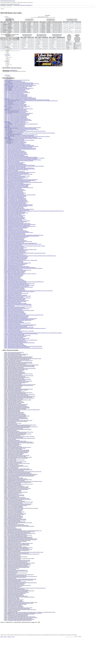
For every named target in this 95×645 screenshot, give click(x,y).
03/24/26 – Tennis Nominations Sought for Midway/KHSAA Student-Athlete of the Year (18, 397)
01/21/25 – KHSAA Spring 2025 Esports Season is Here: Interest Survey (15, 572)
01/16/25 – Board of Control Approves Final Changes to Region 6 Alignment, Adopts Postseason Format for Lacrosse (22, 244)
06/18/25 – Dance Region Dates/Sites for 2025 (11, 496)
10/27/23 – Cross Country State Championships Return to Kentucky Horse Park (16, 338)
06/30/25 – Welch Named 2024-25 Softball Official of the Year (14, 197)
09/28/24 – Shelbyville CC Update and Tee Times (12, 610)
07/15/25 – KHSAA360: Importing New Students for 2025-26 (14, 494)
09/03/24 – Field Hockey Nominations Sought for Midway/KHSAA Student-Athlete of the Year (19, 619)
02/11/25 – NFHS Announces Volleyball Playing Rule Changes (14, 239)
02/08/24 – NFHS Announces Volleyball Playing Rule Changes (14, 312)
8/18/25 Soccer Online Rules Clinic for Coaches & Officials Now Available (16, 185)
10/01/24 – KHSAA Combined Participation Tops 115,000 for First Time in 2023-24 (17, 262)
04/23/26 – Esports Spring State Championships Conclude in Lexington (15, 104)
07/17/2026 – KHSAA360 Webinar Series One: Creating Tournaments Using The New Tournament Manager (21, 364)
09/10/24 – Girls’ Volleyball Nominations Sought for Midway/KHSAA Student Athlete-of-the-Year (19, 267)
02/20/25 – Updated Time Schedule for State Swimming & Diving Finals (15, 556)
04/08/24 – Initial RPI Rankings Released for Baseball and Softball (14, 298)
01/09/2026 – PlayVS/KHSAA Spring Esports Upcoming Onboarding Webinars (16, 427)
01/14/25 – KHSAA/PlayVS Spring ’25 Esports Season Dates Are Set (15, 575)
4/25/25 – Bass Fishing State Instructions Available (12, 520)
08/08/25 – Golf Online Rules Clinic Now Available (12, 491)
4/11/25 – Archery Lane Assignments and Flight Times (12, 528)
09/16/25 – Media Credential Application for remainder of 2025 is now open (16, 177)
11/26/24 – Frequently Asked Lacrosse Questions (12, 587)
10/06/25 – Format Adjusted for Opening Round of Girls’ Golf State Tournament (17, 463)
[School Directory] (3, 5)
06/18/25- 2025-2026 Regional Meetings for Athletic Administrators (15, 497)
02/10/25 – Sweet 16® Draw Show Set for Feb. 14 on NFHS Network (15, 240)
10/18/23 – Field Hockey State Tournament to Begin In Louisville (14, 339)
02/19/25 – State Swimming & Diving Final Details (12, 559)
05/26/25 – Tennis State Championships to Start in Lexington (13, 207)
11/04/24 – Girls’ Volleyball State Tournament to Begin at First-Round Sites (16, 256)
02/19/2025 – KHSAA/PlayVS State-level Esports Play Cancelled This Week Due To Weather (19, 558)
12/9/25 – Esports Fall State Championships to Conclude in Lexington (15, 142)
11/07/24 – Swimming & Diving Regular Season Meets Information (14, 593)
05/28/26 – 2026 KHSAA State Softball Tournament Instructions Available (16, 369)
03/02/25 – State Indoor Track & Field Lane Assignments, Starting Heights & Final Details (18, 547)
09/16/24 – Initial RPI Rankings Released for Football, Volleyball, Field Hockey (16, 266)
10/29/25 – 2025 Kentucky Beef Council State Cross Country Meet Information (16, 450)
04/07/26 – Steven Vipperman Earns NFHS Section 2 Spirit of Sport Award (16, 111)
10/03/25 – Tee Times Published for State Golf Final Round (13, 465)
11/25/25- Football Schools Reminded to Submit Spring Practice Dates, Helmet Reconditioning (19, 442)
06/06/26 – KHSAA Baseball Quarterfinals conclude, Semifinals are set (15, 87)
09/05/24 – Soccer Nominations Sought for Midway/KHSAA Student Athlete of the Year (18, 618)
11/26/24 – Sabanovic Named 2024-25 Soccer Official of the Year (14, 251)
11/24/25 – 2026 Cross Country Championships (11, 443)
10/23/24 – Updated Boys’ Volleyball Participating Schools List (14, 601)
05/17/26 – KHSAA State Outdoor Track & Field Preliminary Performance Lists (16, 377)
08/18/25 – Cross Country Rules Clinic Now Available (12, 490)
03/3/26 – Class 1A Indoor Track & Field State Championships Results (15, 117)
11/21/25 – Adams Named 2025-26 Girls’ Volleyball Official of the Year (15, 152)
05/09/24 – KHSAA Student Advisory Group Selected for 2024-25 (14, 289)
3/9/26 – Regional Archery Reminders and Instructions (12, 400)
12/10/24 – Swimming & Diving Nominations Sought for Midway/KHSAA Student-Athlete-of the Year (20, 582)
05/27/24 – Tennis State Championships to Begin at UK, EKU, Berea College (16, 286)
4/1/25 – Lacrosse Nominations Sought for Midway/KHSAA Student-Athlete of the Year (18, 535)
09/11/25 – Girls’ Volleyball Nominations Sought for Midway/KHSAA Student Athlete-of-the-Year (19, 180)
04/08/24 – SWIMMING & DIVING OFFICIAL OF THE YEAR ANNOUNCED (17, 297)
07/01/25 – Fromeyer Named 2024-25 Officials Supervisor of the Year (15, 195)
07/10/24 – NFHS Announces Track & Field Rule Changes (13, 275)
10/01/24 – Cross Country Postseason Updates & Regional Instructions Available (17, 608)
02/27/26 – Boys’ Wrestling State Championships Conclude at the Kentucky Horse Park (18, 120)
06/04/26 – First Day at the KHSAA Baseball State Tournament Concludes (16, 91)
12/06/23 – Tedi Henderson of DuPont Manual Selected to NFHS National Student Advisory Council (20, 324)
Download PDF (47, 15)
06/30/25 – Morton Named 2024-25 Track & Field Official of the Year (15, 198)
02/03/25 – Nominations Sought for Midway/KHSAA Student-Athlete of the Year (17, 566)
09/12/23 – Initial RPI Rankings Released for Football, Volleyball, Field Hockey (16, 347)
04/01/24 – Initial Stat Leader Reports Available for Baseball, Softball (15, 301)
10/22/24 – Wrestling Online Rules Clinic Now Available (13, 600)
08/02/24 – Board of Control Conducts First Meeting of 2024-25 (14, 272)
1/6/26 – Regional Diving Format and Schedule (11, 431)
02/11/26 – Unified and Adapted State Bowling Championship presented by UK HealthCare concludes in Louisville (22, 127)
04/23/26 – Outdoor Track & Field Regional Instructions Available (14, 380)
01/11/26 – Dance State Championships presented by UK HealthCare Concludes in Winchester (19, 135)
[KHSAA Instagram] (28, 5)
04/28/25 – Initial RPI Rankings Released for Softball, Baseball (14, 218)
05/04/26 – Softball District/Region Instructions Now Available (14, 378)
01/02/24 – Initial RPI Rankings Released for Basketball (13, 321)
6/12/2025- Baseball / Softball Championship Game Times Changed (15, 202)
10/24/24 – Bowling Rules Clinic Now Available (12, 598)
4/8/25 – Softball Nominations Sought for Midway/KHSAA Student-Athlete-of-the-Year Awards (19, 531)
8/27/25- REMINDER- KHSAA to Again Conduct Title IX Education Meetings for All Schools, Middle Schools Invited (23, 182)
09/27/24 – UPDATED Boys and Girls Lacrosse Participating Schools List (16, 615)
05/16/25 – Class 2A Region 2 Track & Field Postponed (13, 512)
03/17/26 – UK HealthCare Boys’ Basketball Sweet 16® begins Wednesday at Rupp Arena (18, 113)
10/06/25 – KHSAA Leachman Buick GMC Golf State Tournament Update (16, 169)
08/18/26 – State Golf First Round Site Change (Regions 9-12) (14, 352)
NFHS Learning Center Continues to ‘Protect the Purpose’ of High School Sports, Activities (18, 187)
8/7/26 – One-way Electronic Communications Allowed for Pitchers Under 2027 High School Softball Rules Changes (22, 358)
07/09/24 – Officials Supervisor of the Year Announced (13, 276)
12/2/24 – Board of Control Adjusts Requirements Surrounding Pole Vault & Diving (17, 585)
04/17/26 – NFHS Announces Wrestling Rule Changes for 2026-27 (14, 382)
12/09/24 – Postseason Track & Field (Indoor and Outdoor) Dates (14, 583)
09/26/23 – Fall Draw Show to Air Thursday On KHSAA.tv (13, 343)
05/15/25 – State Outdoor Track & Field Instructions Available (14, 514)
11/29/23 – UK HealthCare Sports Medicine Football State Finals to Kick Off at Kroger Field (18, 327)
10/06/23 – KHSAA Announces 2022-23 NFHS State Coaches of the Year (16, 341)
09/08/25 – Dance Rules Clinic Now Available (11, 476)
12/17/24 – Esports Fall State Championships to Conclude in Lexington (15, 247)
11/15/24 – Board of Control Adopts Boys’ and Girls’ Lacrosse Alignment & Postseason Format (19, 590)
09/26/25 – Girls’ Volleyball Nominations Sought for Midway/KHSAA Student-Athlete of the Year (19, 172)
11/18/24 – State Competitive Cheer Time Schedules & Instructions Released (16, 589)
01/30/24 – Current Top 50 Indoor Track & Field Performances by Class (15, 570)
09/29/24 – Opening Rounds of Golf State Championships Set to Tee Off (15, 263)
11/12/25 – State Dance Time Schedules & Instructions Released (14, 155)
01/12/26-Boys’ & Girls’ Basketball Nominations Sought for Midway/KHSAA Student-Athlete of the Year (21, 134)
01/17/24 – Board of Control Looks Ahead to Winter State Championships (16, 317)
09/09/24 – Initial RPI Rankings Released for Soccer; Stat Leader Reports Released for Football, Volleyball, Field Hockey (23, 268)
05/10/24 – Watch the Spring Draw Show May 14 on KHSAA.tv (14, 288)
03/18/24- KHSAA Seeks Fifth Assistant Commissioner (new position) (15, 303)
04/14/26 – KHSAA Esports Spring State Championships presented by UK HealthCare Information (19, 384)
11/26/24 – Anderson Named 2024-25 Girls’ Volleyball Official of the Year (16, 250)
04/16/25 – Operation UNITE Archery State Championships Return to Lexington (17, 220)
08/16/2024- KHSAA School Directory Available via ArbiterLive (14, 271)
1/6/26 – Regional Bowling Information (10, 430)
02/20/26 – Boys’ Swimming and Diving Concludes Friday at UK (14, 124)
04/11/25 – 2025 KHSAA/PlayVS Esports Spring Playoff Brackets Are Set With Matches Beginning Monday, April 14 (23, 530)
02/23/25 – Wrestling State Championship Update (12, 554)
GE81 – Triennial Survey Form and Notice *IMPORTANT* (13, 507)
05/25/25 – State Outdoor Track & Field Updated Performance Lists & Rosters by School (18, 503)
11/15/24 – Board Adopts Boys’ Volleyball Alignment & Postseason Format (16, 591)
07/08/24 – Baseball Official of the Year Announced (12, 278)
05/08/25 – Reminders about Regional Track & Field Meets (13, 517)
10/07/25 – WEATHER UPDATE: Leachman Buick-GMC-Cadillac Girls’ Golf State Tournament (19, 168)
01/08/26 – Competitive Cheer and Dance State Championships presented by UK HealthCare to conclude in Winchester (23, 138)
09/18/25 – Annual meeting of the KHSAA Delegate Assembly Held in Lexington (17, 472)
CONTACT (9, 636)
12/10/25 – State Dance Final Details (10, 439)
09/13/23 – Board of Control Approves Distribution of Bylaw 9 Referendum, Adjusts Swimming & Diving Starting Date (23, 346)
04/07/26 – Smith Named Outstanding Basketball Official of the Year (15, 112)
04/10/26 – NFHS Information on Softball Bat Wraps (12, 387)
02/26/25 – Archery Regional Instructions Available (12, 551)
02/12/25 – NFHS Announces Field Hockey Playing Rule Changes (14, 237)
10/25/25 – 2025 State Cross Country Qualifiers (11, 161)
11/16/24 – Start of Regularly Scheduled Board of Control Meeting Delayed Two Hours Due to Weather (20, 318)
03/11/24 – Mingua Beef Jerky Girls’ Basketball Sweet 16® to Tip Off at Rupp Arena (17, 304)
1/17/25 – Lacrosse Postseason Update (10, 573)
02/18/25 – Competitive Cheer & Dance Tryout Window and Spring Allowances (16, 561)
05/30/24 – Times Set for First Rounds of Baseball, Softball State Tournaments (16, 284)
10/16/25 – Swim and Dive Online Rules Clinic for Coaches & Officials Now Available (18, 457)
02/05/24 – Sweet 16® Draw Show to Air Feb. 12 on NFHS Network (15, 313)
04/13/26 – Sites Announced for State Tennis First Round (13, 386)
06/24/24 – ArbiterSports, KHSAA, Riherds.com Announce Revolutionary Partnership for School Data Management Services (24, 281)
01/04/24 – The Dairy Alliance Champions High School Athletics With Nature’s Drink (17, 320)
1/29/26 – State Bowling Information (10, 422)
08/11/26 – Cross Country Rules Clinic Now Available (12, 355)
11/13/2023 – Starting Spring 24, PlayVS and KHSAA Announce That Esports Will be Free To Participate (21, 333)
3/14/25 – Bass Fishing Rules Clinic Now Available (12, 542)
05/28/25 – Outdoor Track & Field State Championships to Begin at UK (15, 206)
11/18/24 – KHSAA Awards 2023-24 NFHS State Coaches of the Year (15, 254)
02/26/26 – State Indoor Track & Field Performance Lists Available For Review (16, 407)
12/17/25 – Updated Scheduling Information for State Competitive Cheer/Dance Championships (19, 140)
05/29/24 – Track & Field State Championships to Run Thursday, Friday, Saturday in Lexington (19, 285)
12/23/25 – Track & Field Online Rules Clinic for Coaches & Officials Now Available (17, 433)
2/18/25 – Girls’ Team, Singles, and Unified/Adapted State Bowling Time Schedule (17, 560)
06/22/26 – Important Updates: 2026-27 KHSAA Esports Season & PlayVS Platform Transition (19, 365)
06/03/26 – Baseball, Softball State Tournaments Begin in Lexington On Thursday (17, 92)
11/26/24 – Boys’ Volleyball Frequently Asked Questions (13, 586)
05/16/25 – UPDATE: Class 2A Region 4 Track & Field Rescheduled (15, 513)
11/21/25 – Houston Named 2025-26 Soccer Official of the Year (14, 150)
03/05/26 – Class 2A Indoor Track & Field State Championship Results (15, 115)
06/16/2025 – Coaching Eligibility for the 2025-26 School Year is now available (16, 498)
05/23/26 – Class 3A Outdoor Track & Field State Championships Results (15, 94)
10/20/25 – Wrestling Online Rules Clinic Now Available (13, 454)
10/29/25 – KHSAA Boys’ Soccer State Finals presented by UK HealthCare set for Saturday (18, 160)
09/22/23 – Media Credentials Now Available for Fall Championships (15, 345)
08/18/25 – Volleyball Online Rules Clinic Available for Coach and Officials (16, 186)
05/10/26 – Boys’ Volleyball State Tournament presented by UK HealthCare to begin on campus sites (20, 98)
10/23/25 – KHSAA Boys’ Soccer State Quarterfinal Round (13, 163)
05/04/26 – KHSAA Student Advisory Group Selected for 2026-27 (14, 101)
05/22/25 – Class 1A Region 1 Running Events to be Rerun (13, 509)
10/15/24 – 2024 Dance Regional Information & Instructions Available (15, 604)
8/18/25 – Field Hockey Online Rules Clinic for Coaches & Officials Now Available (17, 488)
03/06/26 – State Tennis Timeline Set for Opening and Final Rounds (15, 405)
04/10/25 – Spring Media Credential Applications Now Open (13, 222)
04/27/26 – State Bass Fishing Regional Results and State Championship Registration (17, 379)
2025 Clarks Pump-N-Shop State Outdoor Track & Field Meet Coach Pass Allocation (17, 499)
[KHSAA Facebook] (17, 5)
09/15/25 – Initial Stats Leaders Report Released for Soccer (13, 178)
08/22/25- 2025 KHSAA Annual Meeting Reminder (12, 483)
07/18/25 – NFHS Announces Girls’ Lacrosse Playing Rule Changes (15, 190)
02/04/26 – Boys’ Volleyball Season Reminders (11, 419)
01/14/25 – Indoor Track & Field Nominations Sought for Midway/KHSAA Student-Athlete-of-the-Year (20, 576)
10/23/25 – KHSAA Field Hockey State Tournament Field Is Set (14, 162)
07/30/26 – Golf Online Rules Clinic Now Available (12, 361)
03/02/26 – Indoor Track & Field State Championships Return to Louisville (16, 118)
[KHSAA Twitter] (22, 5)
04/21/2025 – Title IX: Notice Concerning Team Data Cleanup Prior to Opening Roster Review (19, 526)
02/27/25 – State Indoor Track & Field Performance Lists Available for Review (16, 550)
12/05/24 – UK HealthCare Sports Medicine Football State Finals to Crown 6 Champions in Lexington (20, 249)
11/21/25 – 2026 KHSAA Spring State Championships (12, 446)
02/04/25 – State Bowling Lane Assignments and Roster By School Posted (16, 565)
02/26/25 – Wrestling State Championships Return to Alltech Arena (14, 234)
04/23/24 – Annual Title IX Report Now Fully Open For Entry (14, 524)
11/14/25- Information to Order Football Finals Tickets (12, 444)
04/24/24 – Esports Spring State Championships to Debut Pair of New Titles (16, 293)
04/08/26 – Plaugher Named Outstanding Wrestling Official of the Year (15, 109)
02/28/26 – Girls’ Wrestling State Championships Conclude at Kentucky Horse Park (17, 119)
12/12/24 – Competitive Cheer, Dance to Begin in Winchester (14, 248)
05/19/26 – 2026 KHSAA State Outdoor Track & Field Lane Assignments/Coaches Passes (18, 373)
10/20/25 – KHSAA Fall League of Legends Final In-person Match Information (16, 455)
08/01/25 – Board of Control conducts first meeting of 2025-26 (14, 189)
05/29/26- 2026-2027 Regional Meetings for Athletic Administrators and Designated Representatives (20, 368)
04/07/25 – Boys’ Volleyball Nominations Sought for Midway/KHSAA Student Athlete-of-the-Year (19, 224)
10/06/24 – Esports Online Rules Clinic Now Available (13, 605)
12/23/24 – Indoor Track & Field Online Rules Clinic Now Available (15, 581)
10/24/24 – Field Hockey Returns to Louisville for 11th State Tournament (15, 258)
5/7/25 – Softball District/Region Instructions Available (12, 518)
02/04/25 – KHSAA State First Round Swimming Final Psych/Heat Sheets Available (17, 564)
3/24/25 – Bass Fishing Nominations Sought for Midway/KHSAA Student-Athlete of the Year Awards (20, 539)
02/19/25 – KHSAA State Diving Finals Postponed (12, 557)
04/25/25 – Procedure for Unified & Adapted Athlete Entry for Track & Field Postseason (18, 522)
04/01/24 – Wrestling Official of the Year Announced (12, 302)
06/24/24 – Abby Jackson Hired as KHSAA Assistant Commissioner (15, 280)
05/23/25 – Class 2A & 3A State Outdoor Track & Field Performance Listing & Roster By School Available (21, 508)
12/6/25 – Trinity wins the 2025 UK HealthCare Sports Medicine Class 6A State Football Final (19, 145)
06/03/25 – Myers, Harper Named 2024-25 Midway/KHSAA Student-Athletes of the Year (18, 205)
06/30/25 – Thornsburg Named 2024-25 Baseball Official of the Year (15, 196)
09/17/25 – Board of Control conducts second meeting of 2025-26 (14, 176)
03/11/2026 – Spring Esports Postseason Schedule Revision (13, 398)
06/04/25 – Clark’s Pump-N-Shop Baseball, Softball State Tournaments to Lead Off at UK (18, 204)
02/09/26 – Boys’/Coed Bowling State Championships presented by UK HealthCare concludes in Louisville (21, 129)
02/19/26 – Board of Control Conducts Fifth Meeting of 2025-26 (14, 125)
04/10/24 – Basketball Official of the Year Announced (12, 294)
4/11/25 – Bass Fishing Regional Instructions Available (12, 529)
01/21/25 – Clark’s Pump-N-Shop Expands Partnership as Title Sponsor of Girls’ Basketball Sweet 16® (20, 243)
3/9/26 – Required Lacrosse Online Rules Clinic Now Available (14, 402)
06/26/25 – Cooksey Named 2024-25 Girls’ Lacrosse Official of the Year (15, 200)
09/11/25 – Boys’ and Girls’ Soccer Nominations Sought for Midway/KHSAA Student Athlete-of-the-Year (21, 179)
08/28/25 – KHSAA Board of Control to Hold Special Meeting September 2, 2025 (17, 181)
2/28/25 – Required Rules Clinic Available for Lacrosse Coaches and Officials (16, 548)
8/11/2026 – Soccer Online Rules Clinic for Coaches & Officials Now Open (16, 354)
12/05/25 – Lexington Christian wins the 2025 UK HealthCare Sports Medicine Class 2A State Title (20, 148)
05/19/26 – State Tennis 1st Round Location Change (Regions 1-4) (14, 372)
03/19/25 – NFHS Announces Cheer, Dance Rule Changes (13, 228)
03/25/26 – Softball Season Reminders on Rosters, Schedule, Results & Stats (16, 395)
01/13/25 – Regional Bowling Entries (10, 578)
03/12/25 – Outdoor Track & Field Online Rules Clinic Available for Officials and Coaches (18, 543)
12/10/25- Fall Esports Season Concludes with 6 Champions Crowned (15, 141)
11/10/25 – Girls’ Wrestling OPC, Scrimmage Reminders (13, 449)
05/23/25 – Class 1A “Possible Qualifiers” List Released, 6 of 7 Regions (15, 505)
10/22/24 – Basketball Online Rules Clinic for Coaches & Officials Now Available (17, 540)
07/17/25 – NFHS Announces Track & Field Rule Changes (13, 191)
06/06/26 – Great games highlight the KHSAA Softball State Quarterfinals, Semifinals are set (18, 88)
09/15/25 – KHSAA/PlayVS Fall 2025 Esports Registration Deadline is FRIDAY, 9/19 (18, 473)
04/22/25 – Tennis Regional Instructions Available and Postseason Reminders (16, 525)
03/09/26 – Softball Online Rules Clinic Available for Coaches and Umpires (16, 404)
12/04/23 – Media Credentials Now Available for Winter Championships (15, 326)
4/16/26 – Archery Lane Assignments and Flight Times (12, 383)
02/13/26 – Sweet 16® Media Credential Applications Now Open (14, 126)
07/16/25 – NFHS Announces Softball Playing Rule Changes (14, 192)
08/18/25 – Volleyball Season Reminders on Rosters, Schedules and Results (16, 489)
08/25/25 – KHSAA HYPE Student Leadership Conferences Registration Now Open (17, 482)
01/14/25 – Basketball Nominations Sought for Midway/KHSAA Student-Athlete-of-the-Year (19, 574)
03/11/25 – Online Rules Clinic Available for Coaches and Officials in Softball (16, 544)
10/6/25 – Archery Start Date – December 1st (11, 464)
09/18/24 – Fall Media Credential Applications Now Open (13, 265)
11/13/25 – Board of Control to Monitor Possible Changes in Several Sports (16, 154)
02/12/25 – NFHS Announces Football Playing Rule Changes (14, 238)
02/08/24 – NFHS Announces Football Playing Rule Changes (14, 311)
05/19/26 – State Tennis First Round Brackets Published (13, 374)
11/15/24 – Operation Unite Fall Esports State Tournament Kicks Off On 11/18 (16, 592)
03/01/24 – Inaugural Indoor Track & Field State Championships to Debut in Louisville (18, 306)
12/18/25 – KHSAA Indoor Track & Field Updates (12, 435)
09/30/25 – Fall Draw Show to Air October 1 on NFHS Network (14, 171)
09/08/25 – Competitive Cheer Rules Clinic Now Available (13, 477)
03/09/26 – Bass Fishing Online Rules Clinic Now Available (13, 401)
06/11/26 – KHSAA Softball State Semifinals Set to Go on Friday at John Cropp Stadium (18, 86)
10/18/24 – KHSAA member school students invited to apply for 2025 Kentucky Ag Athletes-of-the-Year (20, 260)
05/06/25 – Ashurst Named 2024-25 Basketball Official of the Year (14, 211)
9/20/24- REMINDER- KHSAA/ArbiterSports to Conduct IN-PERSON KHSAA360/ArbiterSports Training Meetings (23, 613)
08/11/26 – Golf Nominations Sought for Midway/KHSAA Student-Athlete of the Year (17, 357)
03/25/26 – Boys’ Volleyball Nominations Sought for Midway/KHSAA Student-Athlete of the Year (19, 396)
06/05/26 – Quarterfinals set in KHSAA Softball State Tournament (14, 89)
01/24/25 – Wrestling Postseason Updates (10, 571)
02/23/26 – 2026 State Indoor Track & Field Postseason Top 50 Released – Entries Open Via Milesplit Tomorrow (22, 409)
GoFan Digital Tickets (13, 70)
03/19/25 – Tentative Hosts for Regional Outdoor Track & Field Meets (15, 541)
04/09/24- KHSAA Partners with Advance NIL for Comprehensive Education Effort (17, 296)
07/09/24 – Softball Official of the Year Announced (12, 277)
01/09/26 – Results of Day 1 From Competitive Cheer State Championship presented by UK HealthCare (20, 137)
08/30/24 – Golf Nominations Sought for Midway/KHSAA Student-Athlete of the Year (18, 620)
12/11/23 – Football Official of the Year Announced (12, 323)
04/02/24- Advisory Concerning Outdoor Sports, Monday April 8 (14, 299)
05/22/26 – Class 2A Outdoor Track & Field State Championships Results (15, 95)
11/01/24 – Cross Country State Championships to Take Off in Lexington (15, 257)
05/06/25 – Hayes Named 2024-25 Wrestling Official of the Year (14, 213)
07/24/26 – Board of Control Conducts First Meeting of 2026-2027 (14, 81)
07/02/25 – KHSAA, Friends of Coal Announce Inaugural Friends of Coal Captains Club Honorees (19, 194)
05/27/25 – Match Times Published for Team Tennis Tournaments (14, 501)
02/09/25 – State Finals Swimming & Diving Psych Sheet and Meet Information (16, 563)
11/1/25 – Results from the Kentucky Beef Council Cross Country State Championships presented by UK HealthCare (22, 159)
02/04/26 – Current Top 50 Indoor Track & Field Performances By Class (15, 417)
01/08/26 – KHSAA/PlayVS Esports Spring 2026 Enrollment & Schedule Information (17, 429)
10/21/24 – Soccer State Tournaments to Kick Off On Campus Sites (14, 259)
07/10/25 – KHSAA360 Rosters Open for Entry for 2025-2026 (14, 495)
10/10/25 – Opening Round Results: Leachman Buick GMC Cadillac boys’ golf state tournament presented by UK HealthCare (24, 166)
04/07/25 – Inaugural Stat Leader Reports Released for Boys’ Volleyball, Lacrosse (17, 225)
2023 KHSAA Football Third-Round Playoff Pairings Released (14, 334)
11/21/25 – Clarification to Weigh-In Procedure (11, 445)
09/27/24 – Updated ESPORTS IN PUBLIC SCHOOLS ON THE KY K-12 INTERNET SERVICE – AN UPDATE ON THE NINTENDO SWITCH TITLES (29, 612)
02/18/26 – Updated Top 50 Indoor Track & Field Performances (14, 412)
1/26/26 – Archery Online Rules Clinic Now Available (12, 423)
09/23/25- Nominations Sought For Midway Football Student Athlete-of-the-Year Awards (18, 174)
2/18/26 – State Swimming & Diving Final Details (12, 411)
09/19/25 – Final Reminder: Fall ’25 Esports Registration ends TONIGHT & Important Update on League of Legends (22, 471)
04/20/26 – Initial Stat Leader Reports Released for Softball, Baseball (15, 105)
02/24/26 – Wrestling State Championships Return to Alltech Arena (14, 123)
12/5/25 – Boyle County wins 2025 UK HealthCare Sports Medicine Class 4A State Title (18, 147)
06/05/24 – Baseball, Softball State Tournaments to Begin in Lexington (15, 282)
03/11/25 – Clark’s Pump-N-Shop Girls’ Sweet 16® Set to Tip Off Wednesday (16, 231)
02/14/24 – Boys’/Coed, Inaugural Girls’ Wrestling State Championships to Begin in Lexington (19, 310)
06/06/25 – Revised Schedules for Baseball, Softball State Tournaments (15, 203)
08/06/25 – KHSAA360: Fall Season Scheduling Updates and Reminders (15, 492)
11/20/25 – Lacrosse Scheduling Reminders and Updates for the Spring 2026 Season (17, 447)
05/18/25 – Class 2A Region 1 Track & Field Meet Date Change (14, 511)
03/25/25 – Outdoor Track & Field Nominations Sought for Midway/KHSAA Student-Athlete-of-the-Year (20, 538)
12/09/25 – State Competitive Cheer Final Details (12, 440)
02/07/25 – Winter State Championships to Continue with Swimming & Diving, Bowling (18, 241)
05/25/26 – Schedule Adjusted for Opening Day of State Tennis (14, 370)
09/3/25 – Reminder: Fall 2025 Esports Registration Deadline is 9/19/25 (15, 478)
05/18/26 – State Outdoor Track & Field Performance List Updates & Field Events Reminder (18, 375)
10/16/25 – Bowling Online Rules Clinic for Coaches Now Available (15, 456)
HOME (1, 636)
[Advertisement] (18, 626)
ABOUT (5, 636)
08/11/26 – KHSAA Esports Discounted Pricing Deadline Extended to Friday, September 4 (18, 356)
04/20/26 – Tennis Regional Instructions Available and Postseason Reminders (16, 381)
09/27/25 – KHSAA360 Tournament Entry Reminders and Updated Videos (16, 458)
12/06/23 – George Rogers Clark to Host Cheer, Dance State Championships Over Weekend (18, 325)
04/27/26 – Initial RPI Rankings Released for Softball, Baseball (14, 103)
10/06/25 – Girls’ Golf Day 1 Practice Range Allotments (13, 462)
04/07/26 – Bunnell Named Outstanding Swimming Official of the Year (15, 110)
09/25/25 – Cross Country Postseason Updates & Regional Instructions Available (17, 468)
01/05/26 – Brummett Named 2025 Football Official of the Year (14, 139)
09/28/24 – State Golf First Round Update (10, 611)
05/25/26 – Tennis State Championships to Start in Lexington (13, 93)
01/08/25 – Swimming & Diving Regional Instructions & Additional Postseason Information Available (20, 579)
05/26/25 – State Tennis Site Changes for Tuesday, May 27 (13, 502)
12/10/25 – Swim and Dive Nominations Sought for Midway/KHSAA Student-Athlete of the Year (19, 438)
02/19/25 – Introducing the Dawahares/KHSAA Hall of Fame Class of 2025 (16, 236)
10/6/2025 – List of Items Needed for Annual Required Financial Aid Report (16, 466)
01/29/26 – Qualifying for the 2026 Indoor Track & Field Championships (15, 421)
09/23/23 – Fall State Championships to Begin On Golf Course (14, 344)
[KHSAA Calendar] (10, 5)
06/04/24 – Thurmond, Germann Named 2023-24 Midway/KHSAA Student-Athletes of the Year (19, 283)
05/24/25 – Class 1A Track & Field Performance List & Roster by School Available (17, 504)
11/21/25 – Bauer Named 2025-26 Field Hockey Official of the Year (15, 151)
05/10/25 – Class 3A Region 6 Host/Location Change (12, 515)
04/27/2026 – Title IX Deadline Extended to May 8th (12, 390)
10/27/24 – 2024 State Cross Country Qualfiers (11, 597)
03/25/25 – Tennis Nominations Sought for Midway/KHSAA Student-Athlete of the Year (18, 537)
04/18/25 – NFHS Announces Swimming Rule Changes (13, 219)
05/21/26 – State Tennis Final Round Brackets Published (13, 371)
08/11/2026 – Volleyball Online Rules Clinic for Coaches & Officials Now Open (17, 359)
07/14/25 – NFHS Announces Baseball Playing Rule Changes (14, 193)
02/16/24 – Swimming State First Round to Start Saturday (13, 309)
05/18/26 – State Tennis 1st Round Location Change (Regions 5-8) (14, 376)
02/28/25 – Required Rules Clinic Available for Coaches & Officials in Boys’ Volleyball (18, 549)
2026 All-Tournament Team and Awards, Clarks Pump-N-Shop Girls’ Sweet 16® (17, 114)
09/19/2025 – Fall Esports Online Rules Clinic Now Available (14, 470)
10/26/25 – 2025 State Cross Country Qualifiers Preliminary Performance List (16, 451)
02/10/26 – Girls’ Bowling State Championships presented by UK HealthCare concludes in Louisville (20, 128)
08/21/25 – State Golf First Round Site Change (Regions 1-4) (14, 485)
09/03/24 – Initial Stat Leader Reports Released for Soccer (13, 269)
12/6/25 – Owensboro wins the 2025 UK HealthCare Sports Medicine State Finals (17, 144)
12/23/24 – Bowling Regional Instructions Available (12, 580)
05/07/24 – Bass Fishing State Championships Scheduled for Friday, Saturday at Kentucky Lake (19, 291)
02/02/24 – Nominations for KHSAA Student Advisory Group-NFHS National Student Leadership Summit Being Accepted (23, 314)
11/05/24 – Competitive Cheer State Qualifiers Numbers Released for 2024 (16, 596)
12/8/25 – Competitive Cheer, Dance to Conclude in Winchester (14, 143)
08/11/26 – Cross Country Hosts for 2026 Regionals (12, 353)
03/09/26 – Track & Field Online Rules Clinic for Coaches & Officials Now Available (17, 399)
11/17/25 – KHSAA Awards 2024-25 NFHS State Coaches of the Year (15, 153)
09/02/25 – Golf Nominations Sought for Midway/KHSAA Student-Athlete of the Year (18, 479)
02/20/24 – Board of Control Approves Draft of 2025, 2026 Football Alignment (16, 308)
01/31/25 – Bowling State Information (10, 569)
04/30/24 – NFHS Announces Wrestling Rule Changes (12, 292)
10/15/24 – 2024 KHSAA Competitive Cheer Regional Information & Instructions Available (18, 603)
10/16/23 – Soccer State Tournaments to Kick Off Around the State (14, 340)
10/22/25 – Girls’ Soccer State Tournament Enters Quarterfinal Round (15, 164)
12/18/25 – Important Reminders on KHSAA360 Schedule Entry (14, 434)
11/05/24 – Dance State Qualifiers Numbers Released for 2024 (14, 595)
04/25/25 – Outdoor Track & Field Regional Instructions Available (14, 521)
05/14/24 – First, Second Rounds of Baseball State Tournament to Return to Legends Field (18, 287)
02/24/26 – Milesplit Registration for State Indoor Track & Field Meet (15, 408)
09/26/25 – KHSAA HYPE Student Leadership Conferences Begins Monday (16, 173)
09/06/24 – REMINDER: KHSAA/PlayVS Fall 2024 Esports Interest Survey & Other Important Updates (20, 617)
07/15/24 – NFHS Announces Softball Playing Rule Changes (14, 274)
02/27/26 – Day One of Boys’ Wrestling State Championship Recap (14, 121)
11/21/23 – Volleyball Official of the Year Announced (12, 329)
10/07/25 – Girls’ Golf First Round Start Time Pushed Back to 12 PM (15, 461)
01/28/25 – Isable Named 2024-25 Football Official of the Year (14, 242)
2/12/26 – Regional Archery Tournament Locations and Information (14, 414)
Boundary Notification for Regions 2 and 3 (11, 523)
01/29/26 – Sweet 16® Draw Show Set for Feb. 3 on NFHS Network (15, 130)
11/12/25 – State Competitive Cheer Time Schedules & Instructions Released (16, 156)
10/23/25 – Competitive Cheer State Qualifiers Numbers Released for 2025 (16, 452)
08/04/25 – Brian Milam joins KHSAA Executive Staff (13, 188)
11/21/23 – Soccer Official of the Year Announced (12, 330)
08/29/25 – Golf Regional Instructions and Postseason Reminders (14, 480)
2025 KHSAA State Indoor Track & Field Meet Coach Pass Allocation (15, 546)
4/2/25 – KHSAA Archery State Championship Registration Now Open (15, 534)
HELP (13, 636)
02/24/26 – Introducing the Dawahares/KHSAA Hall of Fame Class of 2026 (16, 122)
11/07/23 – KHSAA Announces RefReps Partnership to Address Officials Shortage (17, 335)
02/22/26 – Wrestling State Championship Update (12, 410)
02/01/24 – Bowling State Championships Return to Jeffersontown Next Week (16, 316)
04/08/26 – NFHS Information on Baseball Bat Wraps (12, 388)
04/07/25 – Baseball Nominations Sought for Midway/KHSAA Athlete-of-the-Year (17, 223)
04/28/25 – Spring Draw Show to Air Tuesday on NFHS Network (14, 217)
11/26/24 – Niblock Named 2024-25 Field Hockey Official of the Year (15, 252)
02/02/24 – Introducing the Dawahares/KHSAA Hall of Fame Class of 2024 (16, 315)
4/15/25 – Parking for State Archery (9, 527)
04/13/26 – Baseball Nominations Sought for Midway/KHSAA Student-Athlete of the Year (18, 108)
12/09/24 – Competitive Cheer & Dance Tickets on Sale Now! (14, 584)
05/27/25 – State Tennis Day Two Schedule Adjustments (13, 500)
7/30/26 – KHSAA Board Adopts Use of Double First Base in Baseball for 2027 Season (18, 362)
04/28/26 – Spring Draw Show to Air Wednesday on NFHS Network (15, 102)
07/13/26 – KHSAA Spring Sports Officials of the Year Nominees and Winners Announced (18, 82)
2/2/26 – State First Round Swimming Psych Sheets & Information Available (16, 418)
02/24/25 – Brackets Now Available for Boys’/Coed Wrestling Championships (16, 553)
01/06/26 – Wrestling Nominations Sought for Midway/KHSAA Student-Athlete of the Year (18, 432)
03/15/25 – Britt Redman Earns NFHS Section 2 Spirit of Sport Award (15, 230)
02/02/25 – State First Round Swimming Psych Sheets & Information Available (16, 567)
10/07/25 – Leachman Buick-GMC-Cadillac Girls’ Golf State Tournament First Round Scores (19, 167)
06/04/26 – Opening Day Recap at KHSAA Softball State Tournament (15, 90)
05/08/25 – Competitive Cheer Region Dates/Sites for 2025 (13, 516)
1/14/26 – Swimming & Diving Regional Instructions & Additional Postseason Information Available (20, 424)
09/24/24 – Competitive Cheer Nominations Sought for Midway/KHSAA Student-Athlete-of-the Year (20, 609)
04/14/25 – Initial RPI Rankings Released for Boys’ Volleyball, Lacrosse (15, 221)
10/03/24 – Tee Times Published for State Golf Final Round (13, 261)
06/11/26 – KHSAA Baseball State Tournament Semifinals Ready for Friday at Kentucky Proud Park (20, 85)
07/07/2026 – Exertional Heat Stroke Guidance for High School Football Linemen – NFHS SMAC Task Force (21, 83)
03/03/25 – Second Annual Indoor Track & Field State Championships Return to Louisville (18, 232)
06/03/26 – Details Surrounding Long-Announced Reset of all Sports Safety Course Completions (19, 366)
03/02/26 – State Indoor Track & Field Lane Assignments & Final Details (15, 406)
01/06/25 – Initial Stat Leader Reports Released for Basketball (14, 246)
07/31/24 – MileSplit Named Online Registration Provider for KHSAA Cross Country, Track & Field (20, 273)
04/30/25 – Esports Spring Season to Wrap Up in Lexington (13, 216)
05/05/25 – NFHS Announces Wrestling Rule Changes (12, 214)
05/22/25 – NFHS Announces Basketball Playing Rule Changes (14, 208)
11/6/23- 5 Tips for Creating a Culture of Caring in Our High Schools (15, 336)
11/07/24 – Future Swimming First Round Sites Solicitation (13, 594)
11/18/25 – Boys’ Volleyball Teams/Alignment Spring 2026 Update (14, 448)
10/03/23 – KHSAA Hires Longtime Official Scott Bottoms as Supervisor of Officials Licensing (19, 342)
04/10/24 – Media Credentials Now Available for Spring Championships (15, 295)
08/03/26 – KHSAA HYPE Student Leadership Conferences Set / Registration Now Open (18, 360)
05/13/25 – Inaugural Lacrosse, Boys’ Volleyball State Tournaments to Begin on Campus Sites (19, 209)
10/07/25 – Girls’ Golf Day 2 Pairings (10, 460)
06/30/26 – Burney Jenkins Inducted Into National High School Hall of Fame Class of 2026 (18, 84)
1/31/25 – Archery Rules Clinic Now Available (11, 568)
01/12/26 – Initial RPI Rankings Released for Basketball (13, 133)
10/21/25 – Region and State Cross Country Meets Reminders (14, 453)
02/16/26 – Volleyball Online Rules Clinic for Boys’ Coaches (13, 413)
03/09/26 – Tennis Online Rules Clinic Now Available (12, 403)
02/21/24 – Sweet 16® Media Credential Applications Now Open (14, 307)
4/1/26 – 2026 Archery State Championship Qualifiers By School (14, 391)
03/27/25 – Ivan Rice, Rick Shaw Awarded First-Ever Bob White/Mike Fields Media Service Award (20, 226)
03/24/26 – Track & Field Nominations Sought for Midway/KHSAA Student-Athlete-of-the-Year (19, 394)
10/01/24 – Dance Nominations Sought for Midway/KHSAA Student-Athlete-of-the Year (18, 607)
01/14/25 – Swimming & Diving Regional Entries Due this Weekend (15, 577)
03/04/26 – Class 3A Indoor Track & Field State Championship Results (15, 116)
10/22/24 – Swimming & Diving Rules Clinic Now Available (13, 599)
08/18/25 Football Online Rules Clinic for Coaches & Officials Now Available (16, 486)
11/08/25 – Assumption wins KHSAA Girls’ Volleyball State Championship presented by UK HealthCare (20, 157)
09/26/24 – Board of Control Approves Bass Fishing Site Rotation (14, 264)
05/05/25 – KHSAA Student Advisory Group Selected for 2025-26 (14, 215)
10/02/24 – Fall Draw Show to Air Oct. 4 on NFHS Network (13, 606)
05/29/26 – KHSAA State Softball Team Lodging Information (14, 367)
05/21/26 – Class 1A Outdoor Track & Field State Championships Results (15, 96)
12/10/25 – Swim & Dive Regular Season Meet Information (13, 437)
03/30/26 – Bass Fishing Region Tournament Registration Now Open (15, 393)
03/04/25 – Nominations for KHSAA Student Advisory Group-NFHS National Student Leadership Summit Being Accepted (23, 235)
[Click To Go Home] (7, 0)
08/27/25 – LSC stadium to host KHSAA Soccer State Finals (13, 183)
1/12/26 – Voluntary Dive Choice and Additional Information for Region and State (17, 425)
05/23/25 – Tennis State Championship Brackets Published (13, 506)
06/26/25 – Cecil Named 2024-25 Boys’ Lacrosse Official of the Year (15, 199)
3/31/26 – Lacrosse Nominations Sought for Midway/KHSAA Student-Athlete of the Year (18, 392)
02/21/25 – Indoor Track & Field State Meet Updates (12, 555)
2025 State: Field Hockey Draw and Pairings (11, 170)
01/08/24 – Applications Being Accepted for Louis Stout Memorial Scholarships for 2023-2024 (19, 319)
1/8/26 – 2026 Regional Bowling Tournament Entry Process (13, 428)
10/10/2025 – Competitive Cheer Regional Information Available (14, 459)
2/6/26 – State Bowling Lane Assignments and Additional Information (15, 416)
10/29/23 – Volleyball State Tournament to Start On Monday (13, 337)
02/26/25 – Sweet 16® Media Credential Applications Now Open (14, 233)
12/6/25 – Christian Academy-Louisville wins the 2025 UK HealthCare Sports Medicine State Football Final (21, 146)
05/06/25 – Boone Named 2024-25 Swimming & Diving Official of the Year (16, 212)
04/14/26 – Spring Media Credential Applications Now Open (13, 107)
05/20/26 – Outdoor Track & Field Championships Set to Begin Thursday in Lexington (18, 97)
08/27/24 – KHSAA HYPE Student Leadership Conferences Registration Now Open (17, 270)
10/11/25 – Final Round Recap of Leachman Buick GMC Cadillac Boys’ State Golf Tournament (19, 165)
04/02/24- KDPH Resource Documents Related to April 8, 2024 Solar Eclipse (16, 300)
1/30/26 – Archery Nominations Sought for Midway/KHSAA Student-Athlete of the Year (18, 420)
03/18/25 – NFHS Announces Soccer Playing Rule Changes (13, 229)
